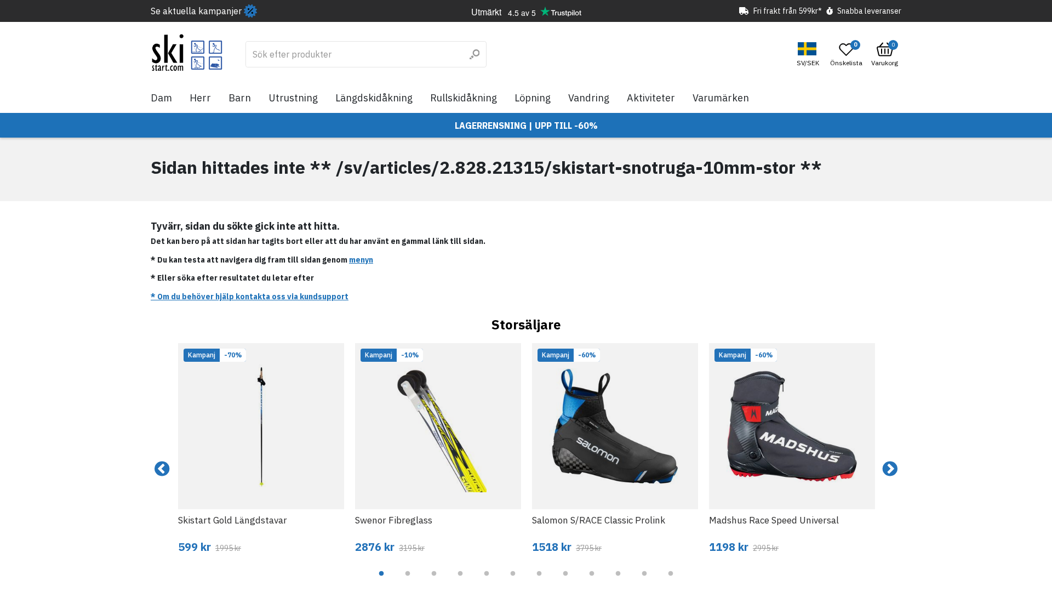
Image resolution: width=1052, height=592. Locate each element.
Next (890, 469)
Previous (162, 469)
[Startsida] (187, 52)
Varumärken (721, 98)
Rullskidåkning (463, 98)
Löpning (532, 98)
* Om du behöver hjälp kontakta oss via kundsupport (249, 296)
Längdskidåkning (374, 98)
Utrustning (293, 98)
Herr (200, 98)
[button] (809, 54)
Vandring (588, 98)
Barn (239, 98)
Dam (161, 98)
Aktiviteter (651, 98)
